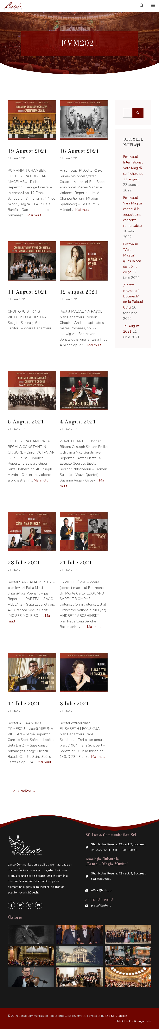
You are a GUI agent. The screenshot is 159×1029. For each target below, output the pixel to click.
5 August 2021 (26, 422)
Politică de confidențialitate (132, 1021)
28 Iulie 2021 (24, 563)
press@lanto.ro (101, 905)
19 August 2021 (27, 151)
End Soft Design (116, 1016)
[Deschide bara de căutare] (141, 6)
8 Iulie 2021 (74, 704)
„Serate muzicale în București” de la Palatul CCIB (133, 296)
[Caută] (137, 113)
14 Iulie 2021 (24, 704)
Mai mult (34, 215)
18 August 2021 (79, 151)
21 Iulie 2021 (76, 563)
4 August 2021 (78, 422)
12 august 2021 (79, 292)
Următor (27, 791)
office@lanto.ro (101, 890)
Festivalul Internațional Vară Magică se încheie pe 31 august (133, 167)
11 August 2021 (27, 292)
